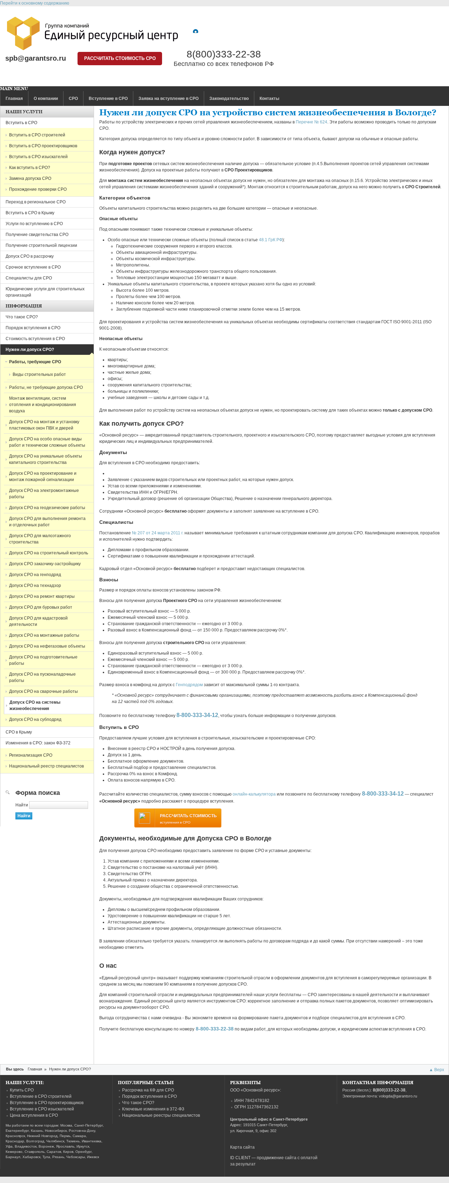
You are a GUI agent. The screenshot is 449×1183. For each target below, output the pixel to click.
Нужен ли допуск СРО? (30, 349)
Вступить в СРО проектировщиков (43, 145)
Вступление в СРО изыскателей (42, 1109)
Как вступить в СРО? (29, 167)
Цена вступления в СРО (34, 1115)
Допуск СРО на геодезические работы (47, 507)
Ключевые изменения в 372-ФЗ (153, 1109)
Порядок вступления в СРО (33, 327)
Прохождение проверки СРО (38, 189)
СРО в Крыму (19, 732)
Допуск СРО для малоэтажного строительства (40, 539)
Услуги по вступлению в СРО (34, 223)
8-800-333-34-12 (197, 715)
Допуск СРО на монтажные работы (44, 635)
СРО (73, 98)
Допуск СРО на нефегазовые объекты (47, 646)
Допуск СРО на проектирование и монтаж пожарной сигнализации (42, 476)
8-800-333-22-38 (215, 1029)
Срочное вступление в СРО (33, 267)
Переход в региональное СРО (36, 202)
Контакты (269, 98)
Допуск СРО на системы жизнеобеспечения (34, 705)
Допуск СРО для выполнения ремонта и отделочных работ (47, 521)
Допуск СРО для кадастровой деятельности (38, 621)
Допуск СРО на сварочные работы (43, 691)
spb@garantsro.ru (35, 58)
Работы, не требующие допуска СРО (46, 387)
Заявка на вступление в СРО (169, 98)
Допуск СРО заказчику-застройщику (45, 563)
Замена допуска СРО (30, 178)
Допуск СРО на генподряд (35, 574)
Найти (22, 805)
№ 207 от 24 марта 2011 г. (157, 532)
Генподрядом (189, 684)
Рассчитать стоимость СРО (120, 58)
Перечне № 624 (311, 122)
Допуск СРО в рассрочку (30, 256)
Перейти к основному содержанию (34, 3)
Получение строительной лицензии (41, 245)
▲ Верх (436, 1069)
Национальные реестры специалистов (161, 1115)
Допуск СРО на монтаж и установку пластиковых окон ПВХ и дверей (44, 425)
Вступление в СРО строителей (41, 1096)
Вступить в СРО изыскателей (38, 156)
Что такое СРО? (22, 317)
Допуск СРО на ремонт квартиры (42, 596)
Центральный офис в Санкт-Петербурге (269, 1119)
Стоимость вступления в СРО (35, 338)
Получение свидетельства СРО (37, 234)
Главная (14, 98)
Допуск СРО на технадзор (35, 585)
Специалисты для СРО (29, 278)
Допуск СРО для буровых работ (40, 607)
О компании (46, 98)
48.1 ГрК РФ (270, 239)
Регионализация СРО (30, 755)
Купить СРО (22, 1090)
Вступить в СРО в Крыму (30, 212)
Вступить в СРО (21, 122)
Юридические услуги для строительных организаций (45, 292)
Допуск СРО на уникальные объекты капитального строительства (45, 459)
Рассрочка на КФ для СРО (148, 1090)
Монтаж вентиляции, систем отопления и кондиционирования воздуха (42, 404)
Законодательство (229, 98)
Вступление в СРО (108, 98)
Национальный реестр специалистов (46, 766)
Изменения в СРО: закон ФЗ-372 (38, 743)
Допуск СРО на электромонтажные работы (44, 493)
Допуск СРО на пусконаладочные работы (42, 677)
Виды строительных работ (39, 374)
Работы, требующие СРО (35, 361)
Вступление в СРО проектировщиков (46, 1102)
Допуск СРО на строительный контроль (48, 552)
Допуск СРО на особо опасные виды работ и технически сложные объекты (47, 442)
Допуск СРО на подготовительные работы (43, 660)
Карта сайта (242, 1147)
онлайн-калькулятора (254, 794)
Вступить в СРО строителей (37, 135)
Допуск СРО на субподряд (35, 719)
